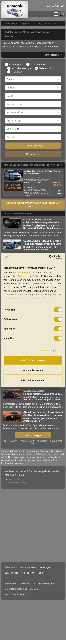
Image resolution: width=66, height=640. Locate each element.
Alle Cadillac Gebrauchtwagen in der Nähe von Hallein (33, 204)
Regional (25, 23)
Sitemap (34, 589)
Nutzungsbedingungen (43, 583)
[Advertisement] (33, 525)
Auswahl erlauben (33, 370)
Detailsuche (33, 154)
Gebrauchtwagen (28, 567)
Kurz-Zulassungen (22, 68)
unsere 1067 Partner (23, 272)
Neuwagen (15, 64)
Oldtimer (17, 71)
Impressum (23, 583)
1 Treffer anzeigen (33, 145)
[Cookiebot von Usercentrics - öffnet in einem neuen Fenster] (49, 257)
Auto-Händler (38, 572)
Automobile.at (10, 23)
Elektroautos (11, 567)
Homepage (10, 583)
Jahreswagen (38, 64)
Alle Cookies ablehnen (33, 380)
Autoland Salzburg (17, 482)
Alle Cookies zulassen (33, 360)
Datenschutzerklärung (16, 589)
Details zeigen (48, 350)
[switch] (58, 319)
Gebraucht (45, 68)
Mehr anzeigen (33, 435)
